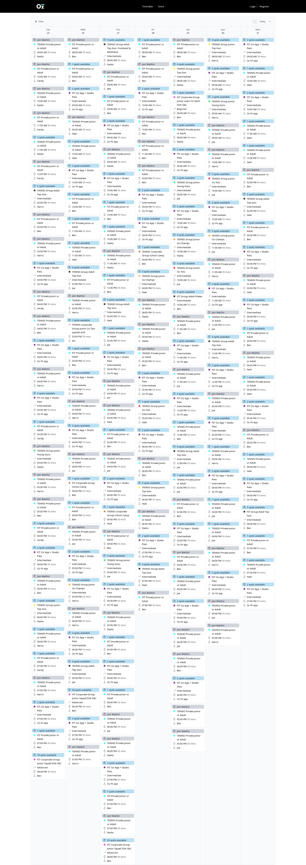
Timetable (147, 6)
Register (264, 6)
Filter (41, 21)
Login (253, 6)
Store (161, 6)
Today (262, 21)
